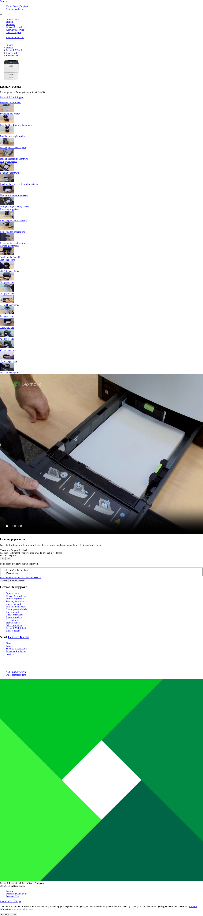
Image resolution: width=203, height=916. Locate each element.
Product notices (13, 622)
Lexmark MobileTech (16, 628)
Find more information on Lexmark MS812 (20, 577)
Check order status (14, 614)
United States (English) (17, 6)
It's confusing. (12, 573)
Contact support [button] (13, 32)
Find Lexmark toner (15, 606)
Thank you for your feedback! (14, 550)
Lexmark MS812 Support (12, 97)
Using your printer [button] (8, 161)
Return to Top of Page (10, 901)
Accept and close (8, 914)
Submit (4, 580)
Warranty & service (15, 601)
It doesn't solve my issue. (17, 570)
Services (10, 654)
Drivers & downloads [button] (16, 27)
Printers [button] (9, 21)
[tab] (101, 102)
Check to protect (13, 612)
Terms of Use (12, 896)
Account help (12, 620)
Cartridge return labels (16, 609)
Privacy (9, 891)
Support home (12, 593)
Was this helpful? (8, 555)
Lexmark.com (18, 637)
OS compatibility (14, 625)
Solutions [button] (10, 24)
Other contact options (16, 675)
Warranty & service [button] (15, 30)
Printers (9, 47)
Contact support (17, 580)
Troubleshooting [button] (7, 260)
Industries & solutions (16, 651)
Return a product (14, 617)
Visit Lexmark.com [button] (15, 9)
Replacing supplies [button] (9, 209)
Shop (8, 643)
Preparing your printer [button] (10, 102)
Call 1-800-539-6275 (16, 672)
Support (9, 45)
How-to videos (13, 53)
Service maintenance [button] (9, 246)
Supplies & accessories (16, 648)
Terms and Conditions (16, 893)
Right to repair (12, 630)
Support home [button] (12, 19)
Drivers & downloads (16, 596)
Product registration (15, 598)
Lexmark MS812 (14, 50)
